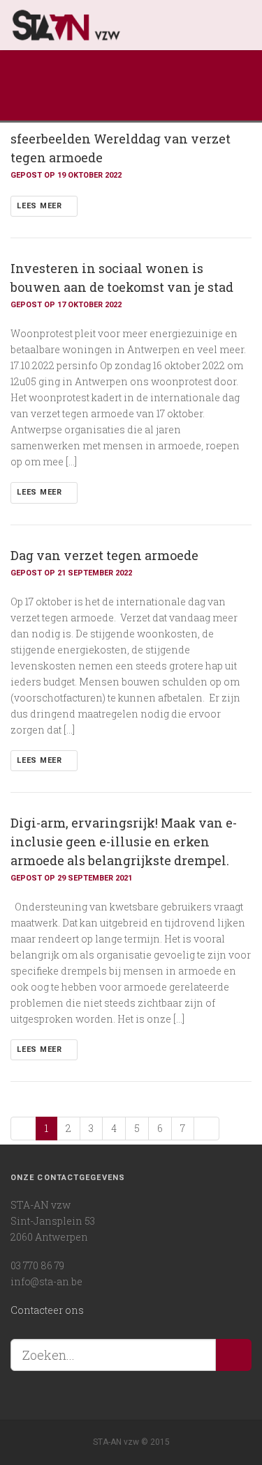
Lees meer (41, 205)
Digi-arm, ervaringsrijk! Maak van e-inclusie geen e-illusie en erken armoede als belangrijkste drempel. (123, 841)
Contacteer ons (47, 1310)
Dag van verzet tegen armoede (104, 555)
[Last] (206, 1128)
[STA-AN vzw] (119, 25)
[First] (23, 1128)
